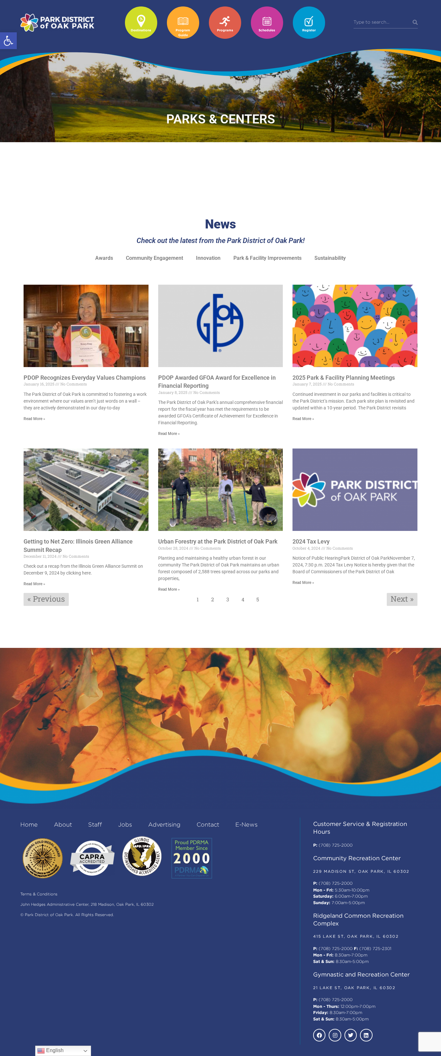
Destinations (141, 30)
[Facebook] (319, 1035)
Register (309, 30)
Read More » (34, 419)
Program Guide (183, 33)
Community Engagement (154, 258)
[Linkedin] (366, 1035)
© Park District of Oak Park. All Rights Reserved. (67, 915)
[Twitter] (350, 1035)
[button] (8, 40)
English (54, 1050)
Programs (225, 30)
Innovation (208, 258)
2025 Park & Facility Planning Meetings (343, 377)
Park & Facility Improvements (267, 258)
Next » (402, 599)
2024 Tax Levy (311, 541)
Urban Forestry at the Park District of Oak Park (218, 541)
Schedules (267, 30)
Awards (104, 258)
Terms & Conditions (38, 894)
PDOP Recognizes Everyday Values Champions (85, 377)
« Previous (46, 599)
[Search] (415, 22)
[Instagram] (335, 1035)
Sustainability (330, 258)
